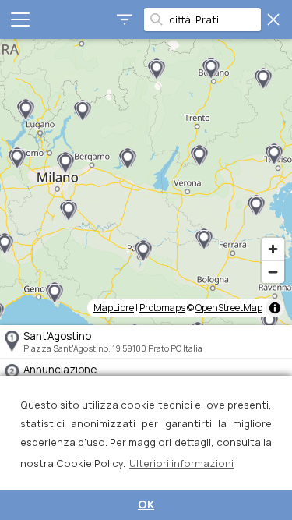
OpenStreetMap (228, 307)
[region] (146, 182)
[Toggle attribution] (275, 308)
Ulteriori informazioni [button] (181, 463)
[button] (263, 78)
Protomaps (162, 307)
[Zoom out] (273, 271)
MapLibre (113, 307)
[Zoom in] (273, 249)
